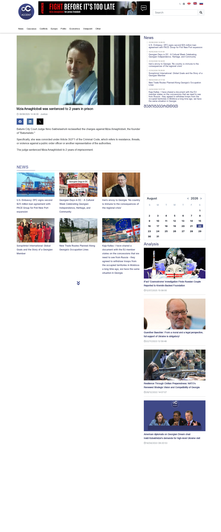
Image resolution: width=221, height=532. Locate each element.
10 (157, 220)
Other (98, 29)
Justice (44, 114)
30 (149, 236)
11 (166, 220)
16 (149, 226)
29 (199, 231)
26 (174, 231)
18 (166, 226)
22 (199, 226)
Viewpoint (87, 29)
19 (174, 226)
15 (200, 220)
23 (149, 231)
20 (183, 226)
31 (157, 236)
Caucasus (31, 29)
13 (183, 220)
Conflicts (44, 29)
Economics (75, 29)
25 (166, 231)
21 (191, 226)
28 (191, 231)
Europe (54, 29)
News (20, 29)
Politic (63, 29)
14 (191, 220)
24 (157, 231)
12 (174, 220)
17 (158, 226)
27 (183, 231)
